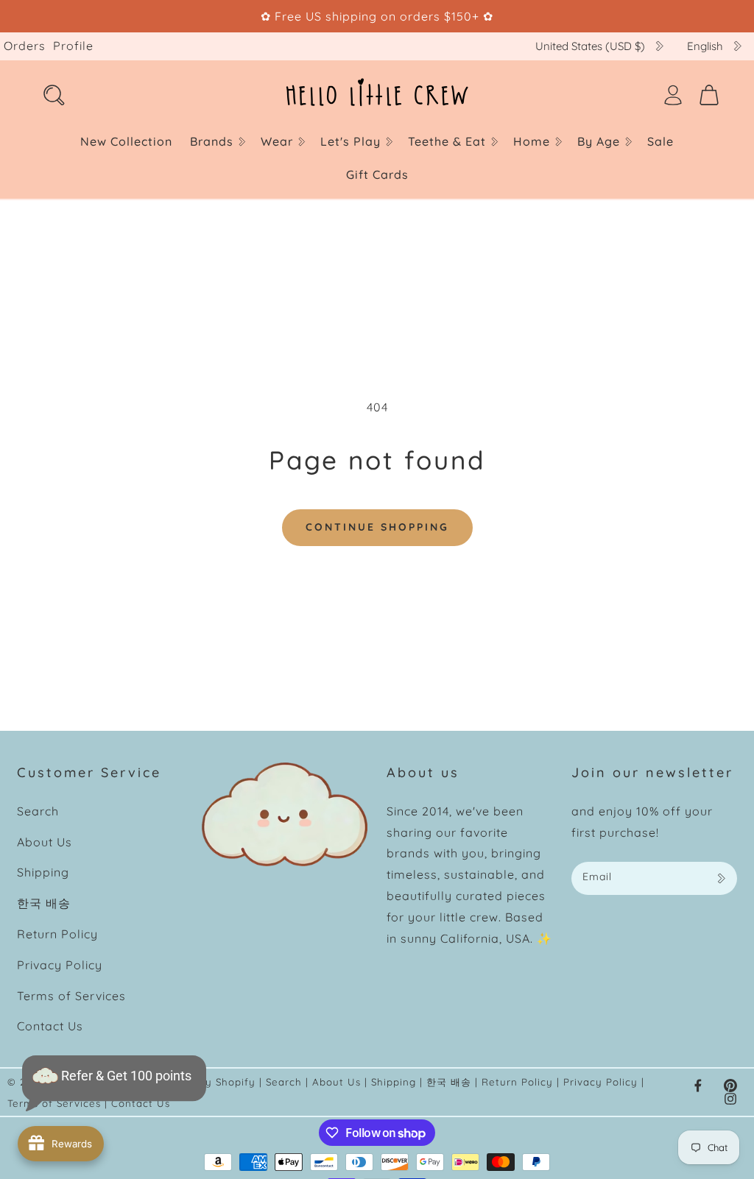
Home (531, 141)
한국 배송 (44, 903)
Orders (25, 45)
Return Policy (57, 934)
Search (38, 811)
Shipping (43, 872)
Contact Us (50, 1026)
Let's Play (350, 141)
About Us (44, 842)
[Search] (54, 95)
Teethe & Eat (447, 141)
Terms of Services (71, 995)
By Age (598, 141)
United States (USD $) (590, 46)
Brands (211, 141)
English (705, 46)
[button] (216, 141)
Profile (73, 45)
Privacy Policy (59, 964)
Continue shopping (377, 527)
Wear (277, 141)
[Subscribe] (721, 878)
